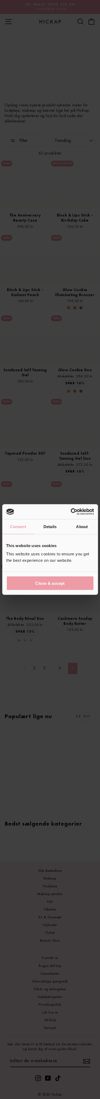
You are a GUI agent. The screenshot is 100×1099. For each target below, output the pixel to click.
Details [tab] (50, 526)
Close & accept (50, 583)
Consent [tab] (18, 526)
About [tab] (82, 526)
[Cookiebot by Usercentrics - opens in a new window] (71, 511)
